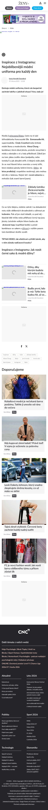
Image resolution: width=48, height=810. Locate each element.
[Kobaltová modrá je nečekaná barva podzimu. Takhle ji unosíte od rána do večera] (24, 387)
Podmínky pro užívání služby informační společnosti (23, 793)
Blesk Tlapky (22, 649)
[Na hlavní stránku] (24, 3)
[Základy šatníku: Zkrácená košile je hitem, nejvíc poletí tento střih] (14, 192)
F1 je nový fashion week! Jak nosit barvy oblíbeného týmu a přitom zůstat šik (22, 568)
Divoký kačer (6, 739)
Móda (12, 28)
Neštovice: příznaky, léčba (10, 685)
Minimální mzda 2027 (33, 766)
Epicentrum (5, 682)
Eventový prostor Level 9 (19, 663)
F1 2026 (29, 733)
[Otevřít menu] (45, 3)
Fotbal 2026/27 (32, 724)
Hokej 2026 (30, 727)
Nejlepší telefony (7, 757)
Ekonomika (32, 748)
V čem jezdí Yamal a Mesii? (10, 688)
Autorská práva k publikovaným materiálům (23, 791)
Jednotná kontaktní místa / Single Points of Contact (19, 801)
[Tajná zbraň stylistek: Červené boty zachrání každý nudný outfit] (24, 512)
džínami (25, 229)
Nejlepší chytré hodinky (9, 763)
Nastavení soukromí (16, 799)
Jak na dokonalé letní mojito (35, 703)
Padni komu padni (7, 732)
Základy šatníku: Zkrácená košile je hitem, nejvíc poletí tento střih (37, 190)
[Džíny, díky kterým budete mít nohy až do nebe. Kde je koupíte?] (14, 273)
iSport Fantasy (14, 653)
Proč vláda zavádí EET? (9, 729)
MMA (28, 721)
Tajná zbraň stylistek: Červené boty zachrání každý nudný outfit (23, 528)
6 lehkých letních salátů (34, 706)
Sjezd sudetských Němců (10, 726)
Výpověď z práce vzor (8, 735)
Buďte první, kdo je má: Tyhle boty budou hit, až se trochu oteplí (37, 291)
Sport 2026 (32, 715)
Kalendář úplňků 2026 (9, 694)
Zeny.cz (4, 28)
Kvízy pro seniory (7, 691)
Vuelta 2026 (15, 667)
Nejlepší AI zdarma (8, 760)
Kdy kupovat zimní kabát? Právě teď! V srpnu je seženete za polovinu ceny (23, 446)
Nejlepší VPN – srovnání (9, 766)
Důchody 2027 (31, 763)
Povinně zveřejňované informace (24, 804)
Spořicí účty (30, 757)
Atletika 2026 (31, 736)
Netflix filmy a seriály (8, 769)
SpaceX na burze (7, 754)
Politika (5, 715)
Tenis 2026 (30, 730)
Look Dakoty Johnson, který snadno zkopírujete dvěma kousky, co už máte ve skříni (23, 488)
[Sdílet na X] (26, 346)
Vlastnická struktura (30, 799)
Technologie (8, 748)
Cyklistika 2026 (32, 739)
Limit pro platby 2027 (34, 760)
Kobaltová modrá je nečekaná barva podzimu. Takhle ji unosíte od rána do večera (23, 404)
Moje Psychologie (9, 649)
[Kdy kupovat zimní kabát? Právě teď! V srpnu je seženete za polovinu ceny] (24, 428)
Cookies (36, 796)
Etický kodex (40, 801)
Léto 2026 (32, 676)
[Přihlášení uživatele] (40, 3)
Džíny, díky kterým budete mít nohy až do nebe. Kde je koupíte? (35, 270)
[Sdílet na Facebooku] (21, 346)
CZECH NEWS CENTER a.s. (32, 781)
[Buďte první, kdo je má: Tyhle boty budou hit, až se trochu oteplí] (14, 294)
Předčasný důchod (32, 754)
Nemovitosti (13, 656)
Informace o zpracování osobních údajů (20, 796)
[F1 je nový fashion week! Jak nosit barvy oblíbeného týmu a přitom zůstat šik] (24, 551)
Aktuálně (6, 676)
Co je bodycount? (7, 697)
